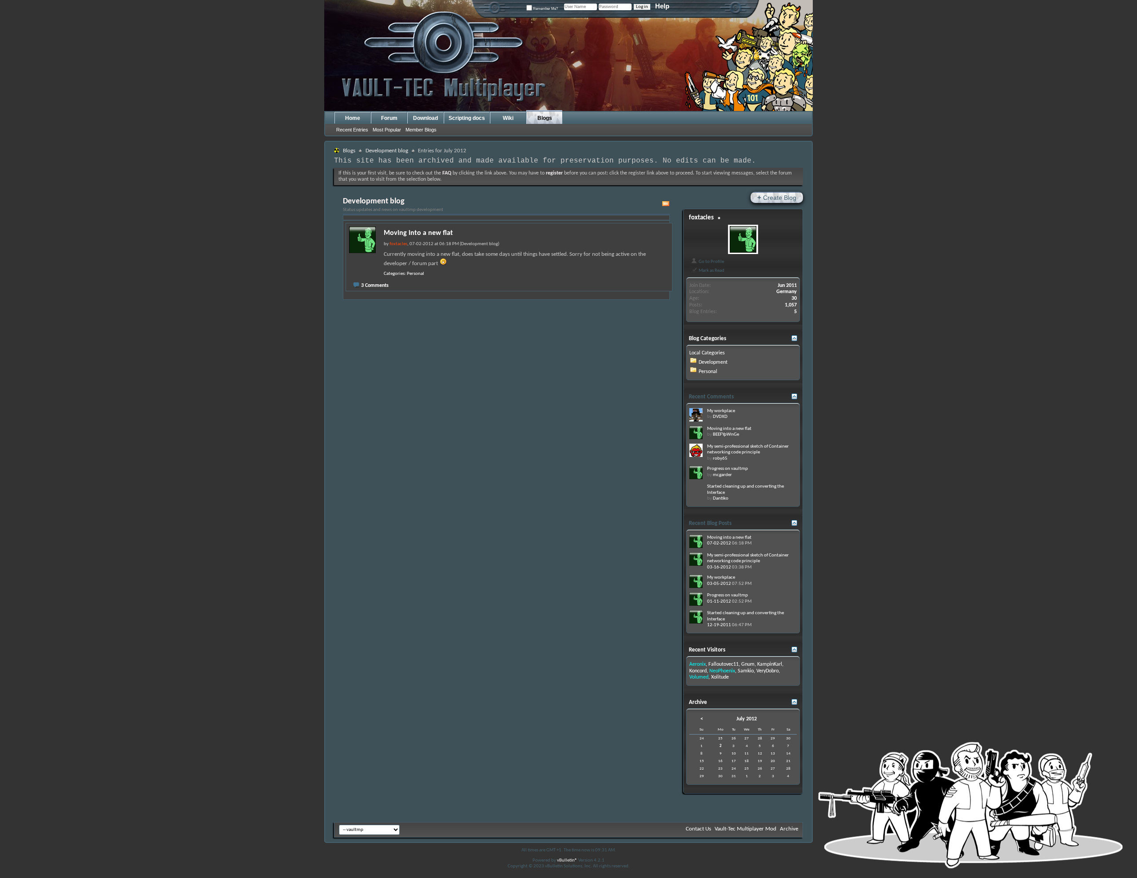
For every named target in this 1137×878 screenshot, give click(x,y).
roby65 (720, 458)
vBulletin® (567, 860)
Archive (789, 829)
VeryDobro (767, 671)
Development (713, 362)
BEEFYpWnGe (726, 434)
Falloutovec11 (723, 664)
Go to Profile (711, 261)
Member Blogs (421, 129)
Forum (389, 118)
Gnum (748, 664)
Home (352, 118)
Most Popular (387, 129)
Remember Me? (545, 9)
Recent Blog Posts (710, 523)
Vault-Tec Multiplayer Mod (745, 829)
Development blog (387, 151)
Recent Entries (352, 129)
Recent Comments (711, 397)
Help (662, 6)
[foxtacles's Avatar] (743, 239)
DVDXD (720, 416)
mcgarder (722, 475)
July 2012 (746, 719)
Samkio (746, 671)
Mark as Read (711, 270)
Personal (415, 273)
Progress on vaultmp (727, 468)
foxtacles (701, 218)
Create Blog (776, 197)
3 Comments (375, 285)
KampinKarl (769, 664)
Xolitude (720, 677)
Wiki (508, 118)
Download (425, 118)
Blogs (544, 118)
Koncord (698, 671)
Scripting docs (467, 118)
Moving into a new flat (418, 233)
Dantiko (720, 498)
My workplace (721, 411)
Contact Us (698, 829)
